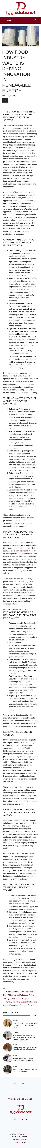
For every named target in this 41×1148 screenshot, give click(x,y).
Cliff (3, 96)
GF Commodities (20, 162)
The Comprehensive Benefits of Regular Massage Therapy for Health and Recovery (24, 1037)
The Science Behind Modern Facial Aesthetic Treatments (23, 1060)
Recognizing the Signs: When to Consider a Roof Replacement (25, 1049)
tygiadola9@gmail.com (20, 1099)
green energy (11, 601)
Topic (5, 100)
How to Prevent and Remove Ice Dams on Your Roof (25, 1070)
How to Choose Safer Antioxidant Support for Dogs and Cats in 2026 (25, 1025)
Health (16, 1032)
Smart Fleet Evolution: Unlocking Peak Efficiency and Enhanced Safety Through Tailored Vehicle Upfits (18, 995)
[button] (36, 20)
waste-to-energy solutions (16, 551)
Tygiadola (22, 1134)
